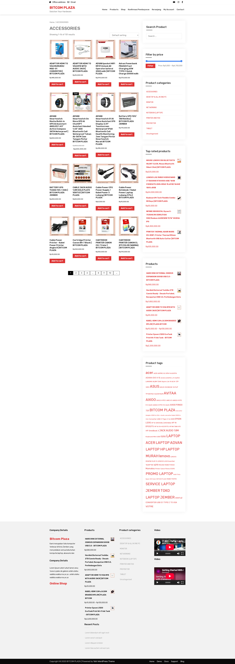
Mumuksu (150, 468)
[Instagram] (178, 2)
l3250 (163, 436)
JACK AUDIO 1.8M (169, 430)
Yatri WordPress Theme (104, 661)
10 (110, 273)
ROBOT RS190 (172, 479)
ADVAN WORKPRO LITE (168, 378)
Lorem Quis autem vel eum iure (97, 648)
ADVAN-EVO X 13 (153, 378)
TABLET (149, 128)
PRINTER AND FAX (153, 118)
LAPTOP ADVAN (169, 443)
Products (114, 9)
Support (174, 661)
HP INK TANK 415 (175, 426)
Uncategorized (152, 134)
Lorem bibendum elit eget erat (97, 633)
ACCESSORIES (151, 92)
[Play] (157, 553)
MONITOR (149, 102)
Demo (159, 661)
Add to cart (57, 84)
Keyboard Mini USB (153, 437)
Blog (182, 661)
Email (73, 2)
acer (149, 373)
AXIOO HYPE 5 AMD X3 (164, 400)
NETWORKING (151, 107)
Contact (180, 9)
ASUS (154, 386)
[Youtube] (174, 2)
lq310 (156, 465)
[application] (169, 547)
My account (169, 9)
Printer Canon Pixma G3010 (165, 469)
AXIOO (151, 400)
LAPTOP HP (155, 449)
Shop (123, 9)
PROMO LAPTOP (159, 474)
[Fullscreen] (182, 553)
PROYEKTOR (151, 123)
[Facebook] (182, 2)
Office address (58, 2)
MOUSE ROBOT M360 (167, 465)
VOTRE (149, 506)
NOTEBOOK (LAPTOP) (154, 113)
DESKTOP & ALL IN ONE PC (156, 97)
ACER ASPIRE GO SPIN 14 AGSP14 (165, 373)
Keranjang (156, 9)
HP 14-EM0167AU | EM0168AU (161, 423)
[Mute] (178, 553)
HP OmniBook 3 (152, 431)
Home (104, 9)
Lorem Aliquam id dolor (94, 643)
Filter (150, 66)
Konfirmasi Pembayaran (138, 9)
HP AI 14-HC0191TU (161, 426)
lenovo (164, 456)
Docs (166, 661)
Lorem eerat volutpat (93, 638)
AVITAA (170, 393)
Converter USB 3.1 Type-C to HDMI (161, 419)
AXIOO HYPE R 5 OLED (161, 405)
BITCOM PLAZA (62, 8)
